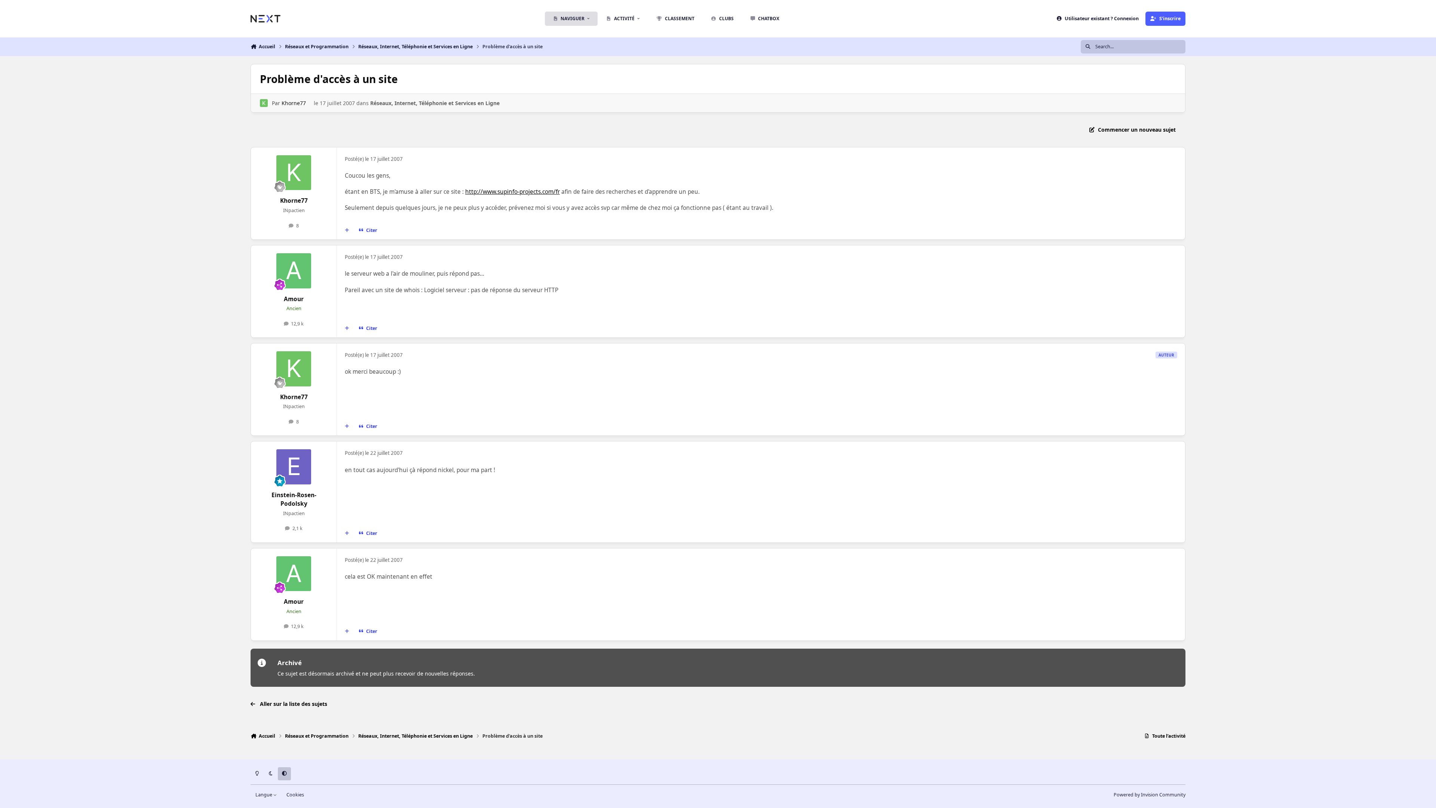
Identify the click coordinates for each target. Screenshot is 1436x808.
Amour (294, 299)
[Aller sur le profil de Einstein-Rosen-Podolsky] (294, 466)
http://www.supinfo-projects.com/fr (512, 192)
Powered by (1149, 795)
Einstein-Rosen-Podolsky (293, 499)
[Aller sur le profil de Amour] (294, 270)
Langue (264, 795)
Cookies (295, 795)
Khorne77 (294, 103)
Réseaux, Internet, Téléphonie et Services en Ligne (435, 103)
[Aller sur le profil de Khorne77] (264, 103)
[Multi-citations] (347, 230)
